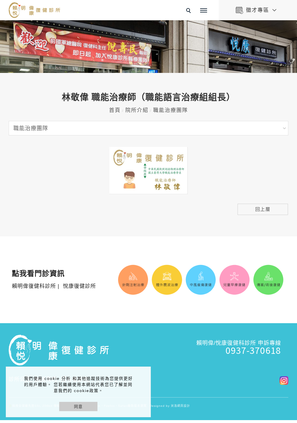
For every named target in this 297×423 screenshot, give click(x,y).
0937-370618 (253, 350)
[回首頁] (35, 10)
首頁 (115, 110)
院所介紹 (136, 110)
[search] (189, 11)
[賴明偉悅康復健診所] (281, 380)
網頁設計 (183, 405)
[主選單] (203, 10)
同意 (78, 406)
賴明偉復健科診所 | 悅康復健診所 (54, 279)
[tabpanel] (148, 46)
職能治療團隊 (170, 110)
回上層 (263, 209)
